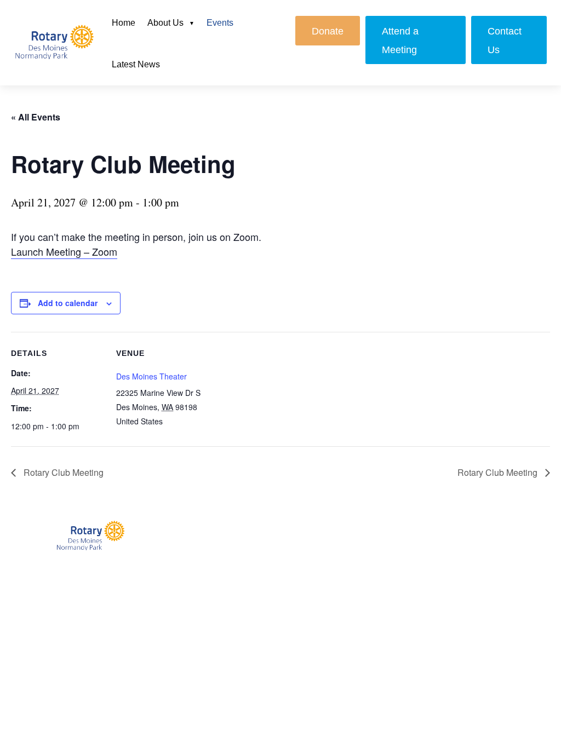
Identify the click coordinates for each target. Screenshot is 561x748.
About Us (165, 22)
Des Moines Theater (151, 376)
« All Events (35, 117)
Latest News (136, 64)
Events (220, 22)
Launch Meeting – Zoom (64, 251)
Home (123, 22)
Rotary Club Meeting (62, 472)
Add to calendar (68, 302)
